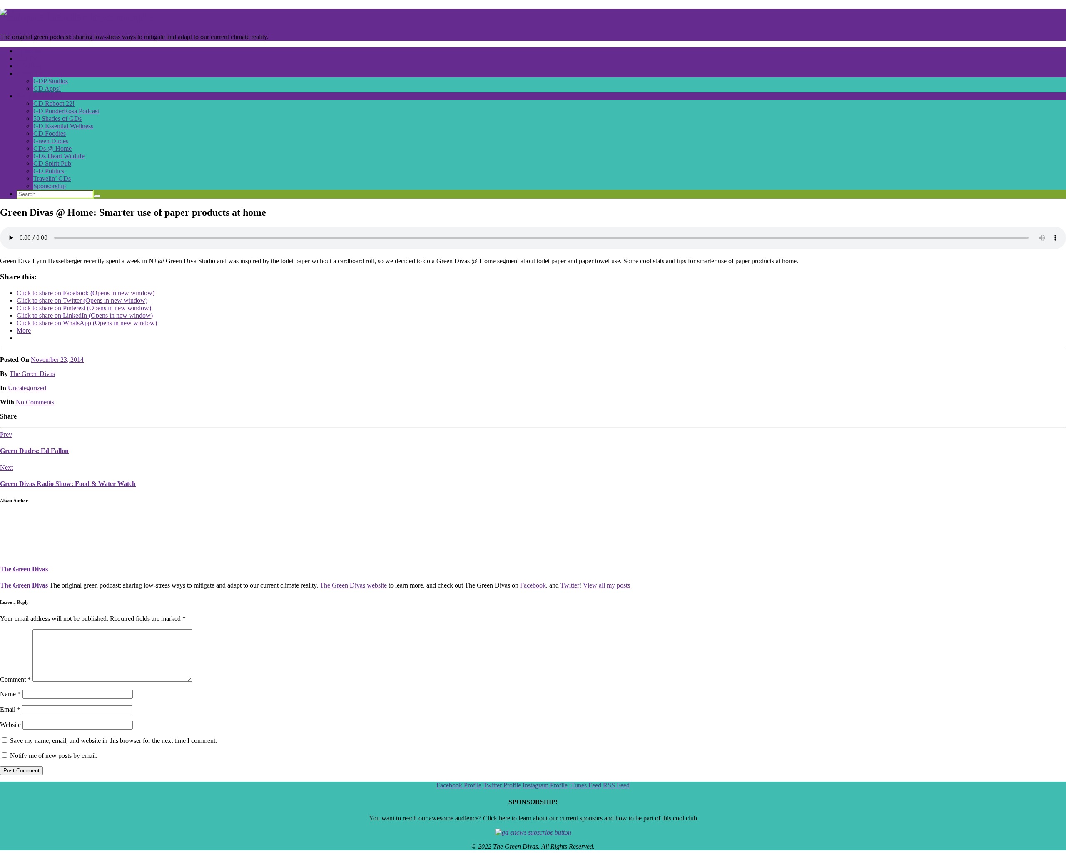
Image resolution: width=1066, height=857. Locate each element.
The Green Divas (32, 373)
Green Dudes (50, 140)
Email (10, 709)
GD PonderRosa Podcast (66, 111)
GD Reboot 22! (54, 103)
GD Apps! (47, 88)
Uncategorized (27, 387)
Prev (6, 434)
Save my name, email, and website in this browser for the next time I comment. (113, 740)
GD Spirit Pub (52, 163)
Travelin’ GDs (52, 178)
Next (6, 467)
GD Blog (29, 66)
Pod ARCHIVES (39, 96)
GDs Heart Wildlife (59, 155)
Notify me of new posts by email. (53, 755)
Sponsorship (49, 185)
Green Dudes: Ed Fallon (34, 450)
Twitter (569, 585)
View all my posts (606, 585)
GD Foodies (49, 133)
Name (10, 694)
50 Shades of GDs (57, 118)
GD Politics (48, 170)
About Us (29, 73)
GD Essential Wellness (63, 126)
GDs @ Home (52, 148)
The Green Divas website (353, 585)
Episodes (28, 51)
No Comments (35, 402)
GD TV (27, 58)
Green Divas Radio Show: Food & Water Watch (68, 483)
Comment (15, 679)
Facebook (533, 585)
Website (10, 724)
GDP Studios (50, 81)
